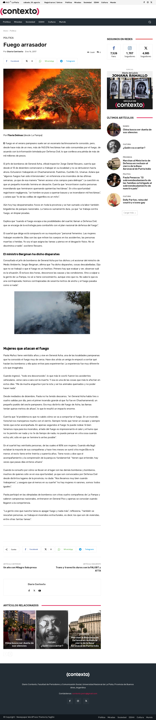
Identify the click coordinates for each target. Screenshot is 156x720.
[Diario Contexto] (16, 587)
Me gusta (114, 46)
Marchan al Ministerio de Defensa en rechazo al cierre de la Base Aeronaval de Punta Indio (85, 641)
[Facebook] (144, 2)
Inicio (5, 30)
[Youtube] (40, 590)
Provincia (84, 634)
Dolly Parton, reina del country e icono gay (135, 201)
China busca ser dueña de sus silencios (19, 644)
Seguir (130, 46)
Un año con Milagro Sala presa (20, 567)
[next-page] (10, 654)
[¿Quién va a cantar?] (52, 629)
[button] (149, 21)
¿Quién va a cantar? (52, 645)
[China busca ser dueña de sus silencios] (19, 629)
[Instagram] (148, 2)
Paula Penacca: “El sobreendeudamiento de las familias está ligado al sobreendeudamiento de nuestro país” (137, 183)
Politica (13, 30)
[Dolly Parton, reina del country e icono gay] (114, 200)
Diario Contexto (15, 52)
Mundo (19, 639)
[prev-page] (5, 654)
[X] (151, 2)
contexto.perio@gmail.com (84, 693)
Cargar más (129, 212)
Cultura (52, 642)
